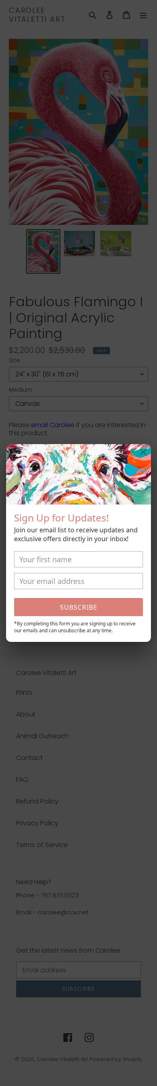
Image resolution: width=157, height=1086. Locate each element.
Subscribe (78, 607)
